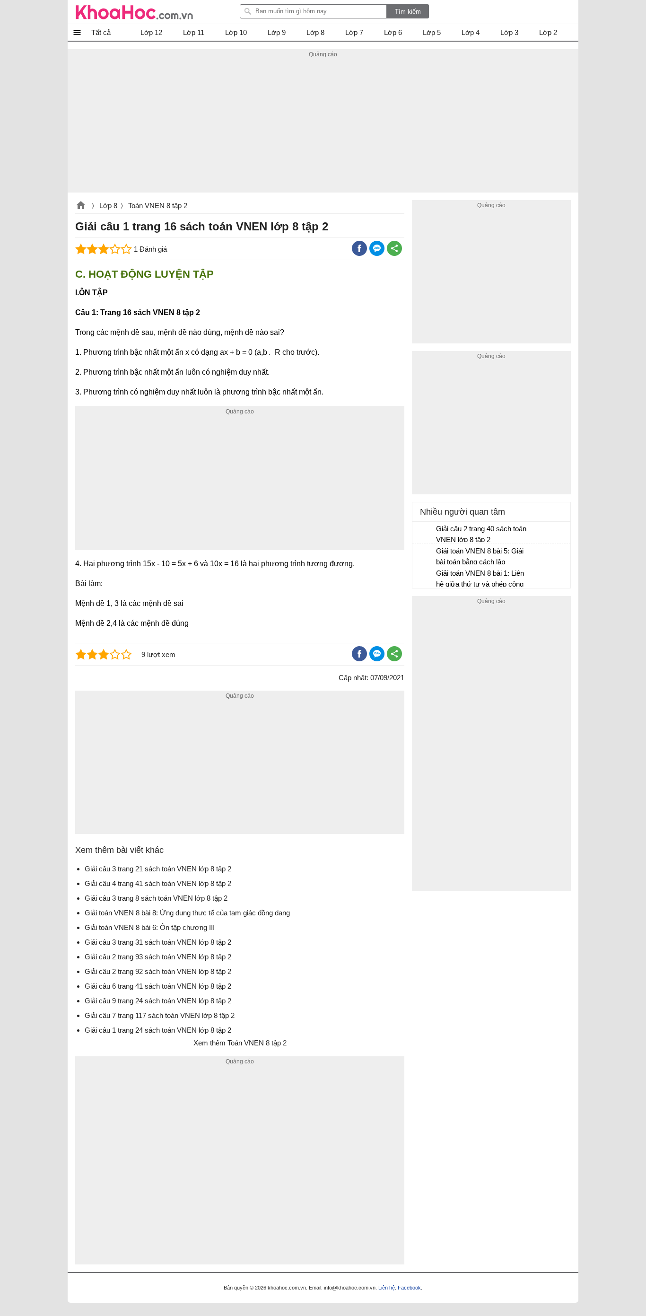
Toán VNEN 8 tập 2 (157, 206)
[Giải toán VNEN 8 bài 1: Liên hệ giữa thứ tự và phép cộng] (424, 577)
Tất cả (101, 32)
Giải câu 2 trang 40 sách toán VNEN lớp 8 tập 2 (481, 534)
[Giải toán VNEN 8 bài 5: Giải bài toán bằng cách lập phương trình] (424, 555)
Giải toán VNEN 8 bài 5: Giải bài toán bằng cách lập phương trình (480, 557)
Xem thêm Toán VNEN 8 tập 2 (240, 1043)
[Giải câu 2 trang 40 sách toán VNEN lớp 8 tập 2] (424, 533)
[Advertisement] (323, 126)
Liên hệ (386, 1287)
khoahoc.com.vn (81, 206)
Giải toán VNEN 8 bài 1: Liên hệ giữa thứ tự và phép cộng (480, 578)
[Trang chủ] (134, 11)
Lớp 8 (108, 206)
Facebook (409, 1287)
